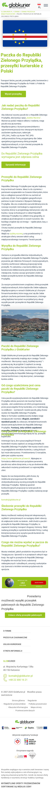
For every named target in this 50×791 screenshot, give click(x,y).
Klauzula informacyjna (18, 707)
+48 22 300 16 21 (18, 679)
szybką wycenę (16, 233)
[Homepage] (19, 5)
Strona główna (18, 701)
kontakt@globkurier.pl (10, 500)
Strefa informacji (12, 651)
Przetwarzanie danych (25, 710)
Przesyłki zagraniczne (15, 637)
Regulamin (32, 701)
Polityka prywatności (38, 704)
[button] (40, 5)
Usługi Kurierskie (12, 644)
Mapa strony (36, 707)
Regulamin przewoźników (15, 704)
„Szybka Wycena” (33, 118)
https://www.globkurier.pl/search (15, 458)
